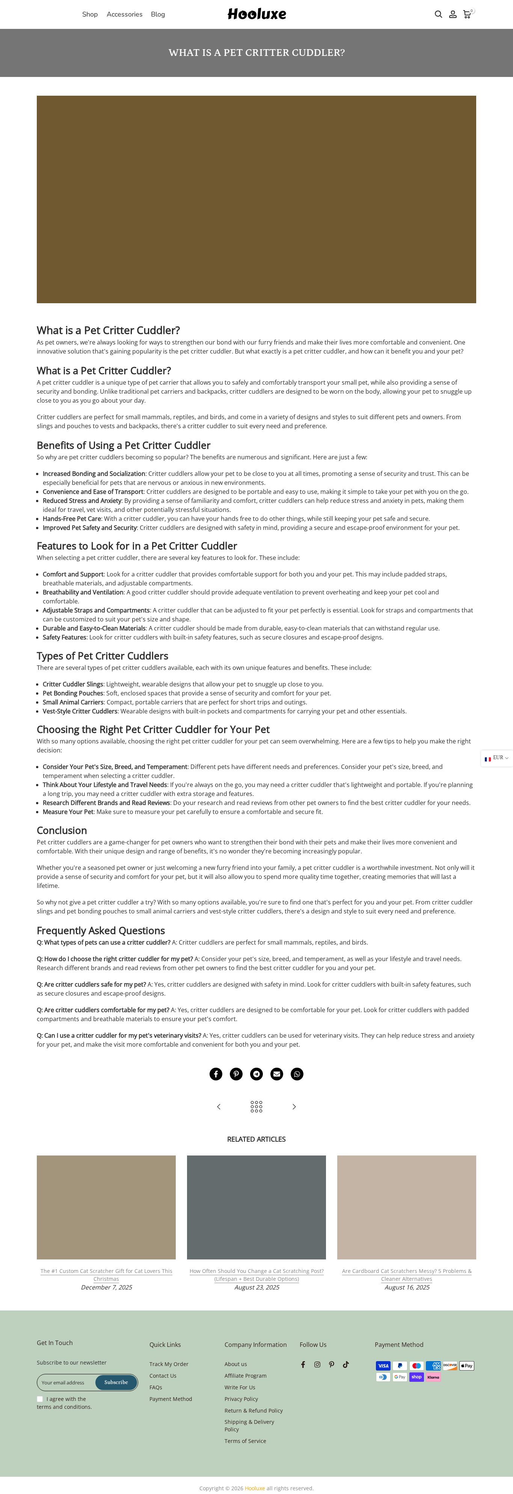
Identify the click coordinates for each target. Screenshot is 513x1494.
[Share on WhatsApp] (297, 1074)
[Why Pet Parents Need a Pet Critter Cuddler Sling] (294, 1107)
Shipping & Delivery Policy (249, 1425)
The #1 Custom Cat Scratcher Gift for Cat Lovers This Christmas (106, 1274)
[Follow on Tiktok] (346, 1364)
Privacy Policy (241, 1398)
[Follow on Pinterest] (331, 1364)
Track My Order (169, 1364)
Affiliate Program (246, 1375)
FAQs (155, 1387)
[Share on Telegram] (256, 1074)
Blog (158, 14)
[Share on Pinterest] (236, 1074)
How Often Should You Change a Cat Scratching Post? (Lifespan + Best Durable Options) (257, 1274)
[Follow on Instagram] (317, 1364)
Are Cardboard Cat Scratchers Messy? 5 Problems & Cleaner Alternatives (407, 1274)
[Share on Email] (276, 1074)
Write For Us (240, 1387)
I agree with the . (64, 1402)
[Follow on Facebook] (303, 1364)
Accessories (125, 14)
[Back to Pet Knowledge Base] (256, 1107)
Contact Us (163, 1375)
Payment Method (170, 1398)
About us (236, 1364)
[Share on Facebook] (216, 1074)
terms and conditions (64, 1406)
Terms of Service (245, 1440)
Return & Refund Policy (254, 1410)
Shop (90, 14)
